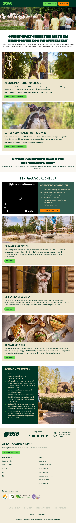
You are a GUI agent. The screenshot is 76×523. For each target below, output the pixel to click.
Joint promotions (45, 465)
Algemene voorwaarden (38, 514)
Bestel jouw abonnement (15, 96)
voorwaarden (15, 408)
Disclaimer (28, 508)
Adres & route (7, 465)
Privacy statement (43, 508)
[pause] (5, 203)
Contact (61, 436)
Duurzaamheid (44, 468)
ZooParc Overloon (47, 139)
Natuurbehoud (44, 472)
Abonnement (49, 3)
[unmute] (5, 207)
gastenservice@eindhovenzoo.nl (19, 390)
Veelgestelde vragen (46, 476)
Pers (3, 472)
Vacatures (42, 461)
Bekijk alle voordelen (50, 210)
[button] (73, 3)
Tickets (63, 3)
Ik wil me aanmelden (11, 452)
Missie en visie (44, 480)
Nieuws (4, 476)
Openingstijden (7, 461)
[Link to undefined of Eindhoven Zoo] (29, 436)
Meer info (9, 261)
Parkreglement (14, 508)
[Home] (7, 3)
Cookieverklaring (60, 508)
